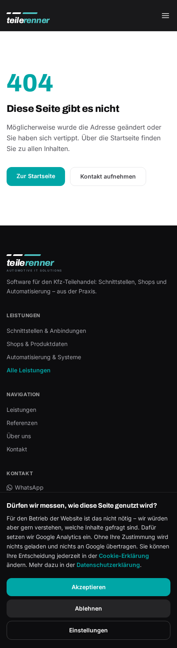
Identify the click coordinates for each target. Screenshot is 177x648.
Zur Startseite (35, 175)
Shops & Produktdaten (37, 343)
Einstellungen (88, 630)
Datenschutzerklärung (108, 564)
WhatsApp (29, 487)
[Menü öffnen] (165, 16)
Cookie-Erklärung (124, 555)
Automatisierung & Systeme (44, 356)
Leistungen (21, 409)
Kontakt (17, 449)
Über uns (19, 435)
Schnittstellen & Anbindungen (46, 330)
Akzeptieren (89, 586)
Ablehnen (88, 608)
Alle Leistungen (29, 370)
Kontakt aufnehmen (108, 176)
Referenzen (22, 422)
